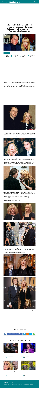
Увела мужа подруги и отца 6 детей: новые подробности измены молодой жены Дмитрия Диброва (11, 355)
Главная (5, 22)
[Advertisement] (19, 13)
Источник (33, 310)
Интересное (9, 22)
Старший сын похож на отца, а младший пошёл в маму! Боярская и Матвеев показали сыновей (27, 372)
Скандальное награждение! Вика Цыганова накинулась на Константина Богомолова (11, 372)
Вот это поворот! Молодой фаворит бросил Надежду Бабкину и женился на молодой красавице (27, 355)
